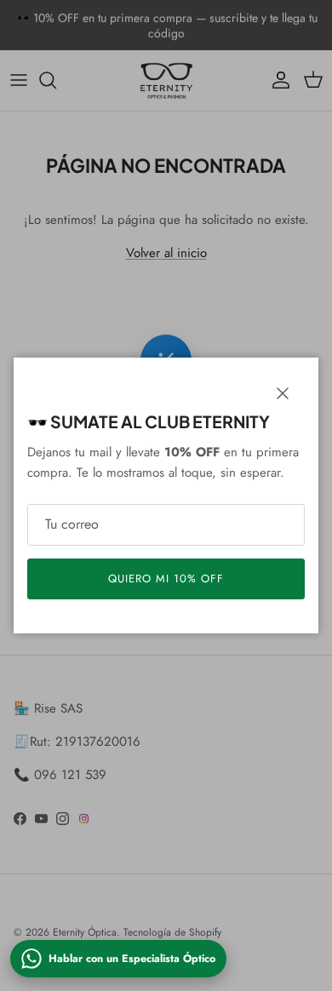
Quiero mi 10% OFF (166, 578)
